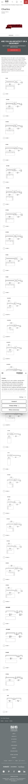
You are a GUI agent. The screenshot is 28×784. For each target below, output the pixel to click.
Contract (14, 741)
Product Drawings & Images (13, 4)
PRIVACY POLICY (12, 779)
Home (2, 4)
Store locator (14, 754)
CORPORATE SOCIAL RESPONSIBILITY (17, 778)
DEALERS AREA (14, 751)
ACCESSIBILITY (14, 780)
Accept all (14, 401)
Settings (21, 397)
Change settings (13, 405)
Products (14, 736)
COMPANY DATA (6, 778)
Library (5, 4)
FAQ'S (16, 760)
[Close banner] (25, 373)
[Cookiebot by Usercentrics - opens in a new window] (17, 373)
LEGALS (6, 779)
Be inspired (14, 739)
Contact (14, 757)
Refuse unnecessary (14, 409)
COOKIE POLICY (19, 779)
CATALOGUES (14, 745)
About (14, 733)
